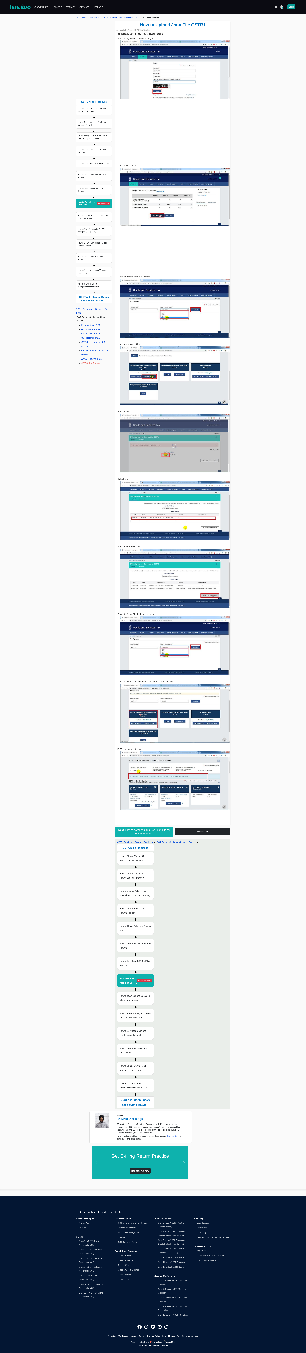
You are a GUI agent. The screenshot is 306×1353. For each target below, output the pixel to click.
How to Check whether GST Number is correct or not (93, 271)
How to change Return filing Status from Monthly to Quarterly (92, 137)
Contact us (123, 1336)
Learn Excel (202, 1228)
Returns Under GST (90, 325)
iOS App (82, 1228)
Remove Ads (202, 832)
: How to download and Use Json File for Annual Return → (144, 831)
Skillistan (122, 1237)
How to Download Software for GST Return (93, 258)
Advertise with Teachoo (187, 1336)
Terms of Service (137, 1336)
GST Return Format (90, 338)
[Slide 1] (133, 1176)
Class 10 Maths (124, 1256)
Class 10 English (125, 1265)
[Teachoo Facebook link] (139, 1327)
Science (82, 7)
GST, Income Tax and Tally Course (132, 1223)
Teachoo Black (173, 1136)
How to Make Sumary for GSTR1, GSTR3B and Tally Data (92, 230)
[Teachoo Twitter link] (153, 1327)
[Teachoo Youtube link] (160, 1327)
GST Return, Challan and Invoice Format (123, 18)
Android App (84, 1223)
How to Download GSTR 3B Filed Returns (92, 176)
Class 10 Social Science (128, 1270)
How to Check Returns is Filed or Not (93, 163)
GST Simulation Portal (127, 1242)
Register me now (140, 1171)
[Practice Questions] (282, 7)
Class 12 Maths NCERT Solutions (172, 1267)
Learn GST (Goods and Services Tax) (213, 1237)
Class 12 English (125, 1279)
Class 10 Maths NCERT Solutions (172, 1257)
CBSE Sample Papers (206, 1260)
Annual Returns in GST (92, 359)
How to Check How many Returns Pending (92, 150)
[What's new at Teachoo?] (276, 7)
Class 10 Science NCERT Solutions (173, 1315)
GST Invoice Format (91, 329)
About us (112, 1336)
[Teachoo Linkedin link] (166, 1327)
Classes (56, 7)
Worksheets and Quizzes (128, 1233)
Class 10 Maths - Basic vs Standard (212, 1256)
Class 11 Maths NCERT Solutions (172, 1262)
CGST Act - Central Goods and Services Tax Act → (94, 299)
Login (291, 7)
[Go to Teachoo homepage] (20, 7)
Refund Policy (168, 1336)
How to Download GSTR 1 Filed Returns (91, 189)
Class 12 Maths (124, 1275)
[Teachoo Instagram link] (146, 1327)
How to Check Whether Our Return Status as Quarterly (92, 109)
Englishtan (201, 1251)
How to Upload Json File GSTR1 (93, 203)
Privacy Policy (153, 1336)
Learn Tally (201, 1233)
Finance (97, 7)
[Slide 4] (146, 1176)
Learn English (203, 1223)
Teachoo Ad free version (128, 1228)
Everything (40, 7)
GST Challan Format (91, 333)
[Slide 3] (142, 1176)
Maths (69, 7)
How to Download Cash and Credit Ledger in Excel (92, 244)
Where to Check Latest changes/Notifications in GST (90, 285)
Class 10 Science (125, 1260)
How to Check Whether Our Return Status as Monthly (92, 123)
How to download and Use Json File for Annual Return (93, 217)
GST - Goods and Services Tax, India (90, 18)
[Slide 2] (138, 1176)
